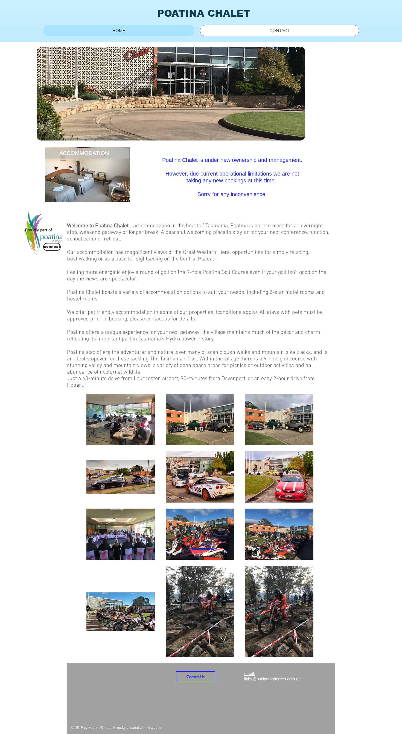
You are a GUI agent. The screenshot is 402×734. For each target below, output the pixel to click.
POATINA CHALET (203, 13)
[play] (293, 136)
